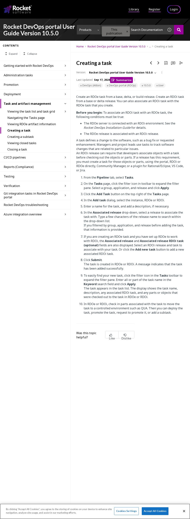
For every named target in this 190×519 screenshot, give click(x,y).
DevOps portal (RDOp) (122, 85)
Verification (12, 186)
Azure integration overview (23, 214)
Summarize (124, 80)
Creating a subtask (20, 137)
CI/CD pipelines (15, 157)
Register (154, 9)
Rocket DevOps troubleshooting (26, 205)
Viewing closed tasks (21, 143)
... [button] (150, 46)
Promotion (11, 85)
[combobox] (133, 29)
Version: (81, 72)
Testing (9, 176)
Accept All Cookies (155, 511)
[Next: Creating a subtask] (158, 63)
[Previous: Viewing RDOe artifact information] (151, 63)
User (161, 85)
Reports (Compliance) (19, 167)
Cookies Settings (126, 511)
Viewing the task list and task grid (31, 111)
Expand (13, 53)
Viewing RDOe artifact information (31, 124)
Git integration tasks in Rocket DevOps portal (31, 195)
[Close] (184, 511)
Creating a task (18, 130)
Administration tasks (18, 75)
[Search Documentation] (179, 29)
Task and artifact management (27, 104)
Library (134, 9)
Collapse (32, 53)
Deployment (12, 94)
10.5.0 (147, 85)
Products (85, 30)
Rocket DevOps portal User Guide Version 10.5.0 (116, 46)
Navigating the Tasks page (26, 118)
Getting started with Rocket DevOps (29, 66)
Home (80, 46)
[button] (127, 31)
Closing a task (17, 149)
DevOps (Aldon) (91, 85)
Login (174, 9)
